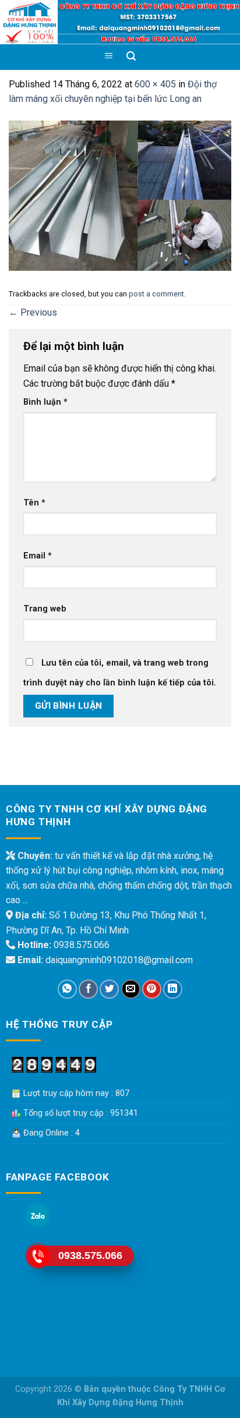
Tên (34, 503)
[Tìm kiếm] (131, 56)
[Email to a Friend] (130, 989)
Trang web (44, 609)
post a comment (156, 293)
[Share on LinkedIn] (172, 989)
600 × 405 (155, 84)
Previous (33, 312)
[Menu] (108, 56)
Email (37, 556)
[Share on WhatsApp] (67, 989)
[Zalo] (38, 1215)
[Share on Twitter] (109, 989)
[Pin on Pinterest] (151, 989)
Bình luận (45, 402)
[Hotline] (38, 1256)
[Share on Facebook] (88, 989)
